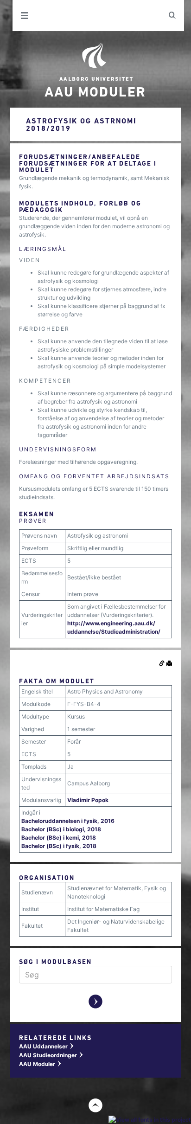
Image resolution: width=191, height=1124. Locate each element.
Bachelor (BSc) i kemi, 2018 (58, 837)
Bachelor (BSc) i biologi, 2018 (61, 829)
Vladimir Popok (87, 799)
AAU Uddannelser (47, 1046)
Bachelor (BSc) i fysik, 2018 (58, 845)
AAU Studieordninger (51, 1055)
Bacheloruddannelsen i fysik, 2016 (68, 820)
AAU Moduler (40, 1063)
